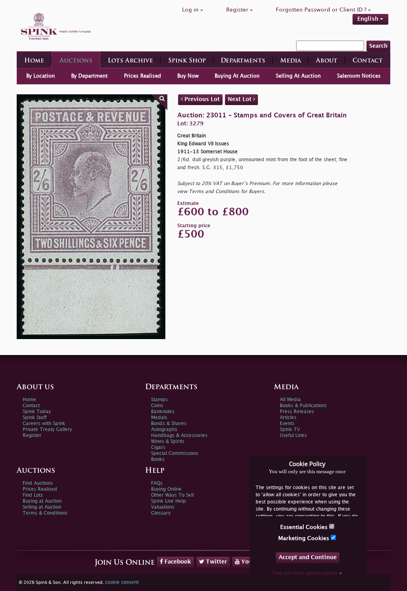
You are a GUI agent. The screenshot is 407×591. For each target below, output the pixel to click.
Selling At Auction (298, 76)
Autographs (164, 429)
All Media (290, 400)
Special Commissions (174, 453)
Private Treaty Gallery (47, 429)
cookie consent (122, 582)
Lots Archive (130, 61)
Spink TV (290, 429)
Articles (288, 417)
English (368, 18)
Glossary (161, 513)
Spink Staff (35, 417)
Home (34, 61)
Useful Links (293, 435)
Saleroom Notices (359, 76)
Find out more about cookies (307, 573)
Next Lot (240, 99)
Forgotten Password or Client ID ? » (323, 9)
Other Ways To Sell (172, 495)
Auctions (76, 61)
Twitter (215, 561)
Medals (159, 417)
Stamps (159, 400)
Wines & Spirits (167, 441)
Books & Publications (303, 406)
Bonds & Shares (168, 423)
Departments (243, 61)
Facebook (177, 561)
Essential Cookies (304, 527)
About (326, 61)
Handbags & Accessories (179, 435)
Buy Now (188, 76)
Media (290, 61)
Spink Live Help (168, 501)
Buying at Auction (42, 501)
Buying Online (166, 489)
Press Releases (297, 412)
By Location (40, 76)
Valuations (162, 507)
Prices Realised (142, 76)
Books (158, 459)
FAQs (157, 483)
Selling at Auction (42, 507)
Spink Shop (187, 61)
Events (287, 423)
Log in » (192, 9)
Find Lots (33, 495)
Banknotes (162, 412)
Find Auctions (38, 483)
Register (32, 435)
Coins (157, 406)
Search (378, 46)
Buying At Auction (237, 76)
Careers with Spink (44, 423)
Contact (368, 61)
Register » (239, 9)
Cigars (158, 447)
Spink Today (37, 412)
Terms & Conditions (45, 513)
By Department (89, 76)
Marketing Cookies (304, 538)
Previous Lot (201, 99)
